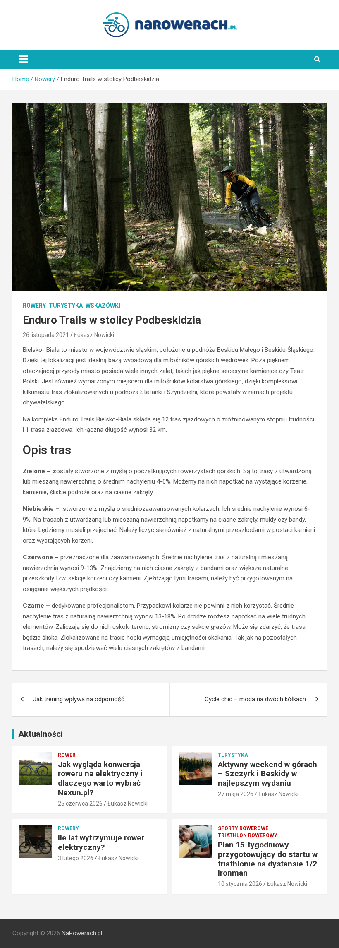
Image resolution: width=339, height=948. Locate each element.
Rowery (34, 305)
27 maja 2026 (235, 794)
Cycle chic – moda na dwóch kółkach (255, 699)
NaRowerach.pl (82, 933)
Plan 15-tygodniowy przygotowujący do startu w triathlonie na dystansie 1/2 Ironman (268, 859)
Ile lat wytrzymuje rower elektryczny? (101, 842)
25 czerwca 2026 (80, 803)
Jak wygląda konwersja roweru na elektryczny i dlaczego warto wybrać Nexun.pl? (100, 778)
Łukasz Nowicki (94, 335)
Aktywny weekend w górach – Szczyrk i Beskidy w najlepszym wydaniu (267, 774)
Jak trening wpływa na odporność (78, 699)
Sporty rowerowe (243, 828)
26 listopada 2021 (46, 335)
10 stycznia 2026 (240, 884)
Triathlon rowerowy (247, 835)
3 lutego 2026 (75, 858)
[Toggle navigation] (23, 59)
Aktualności (40, 734)
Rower (67, 755)
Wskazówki (103, 305)
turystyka (66, 305)
